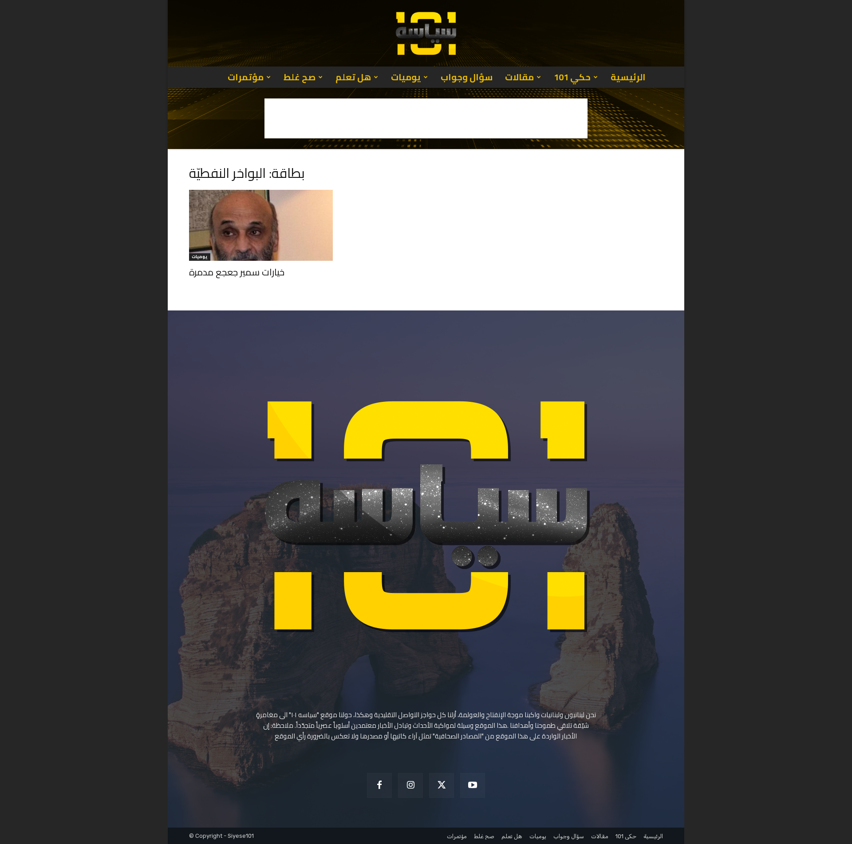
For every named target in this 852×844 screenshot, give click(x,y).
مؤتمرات (246, 77)
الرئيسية (628, 77)
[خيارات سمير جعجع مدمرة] (261, 225)
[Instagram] (410, 785)
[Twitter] (441, 785)
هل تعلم (353, 77)
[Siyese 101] (426, 33)
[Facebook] (379, 785)
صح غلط (300, 77)
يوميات (406, 77)
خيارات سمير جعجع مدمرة (236, 272)
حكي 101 (572, 77)
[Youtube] (472, 785)
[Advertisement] (426, 118)
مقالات (519, 77)
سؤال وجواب (467, 77)
